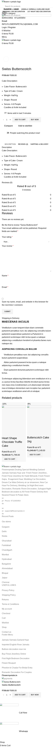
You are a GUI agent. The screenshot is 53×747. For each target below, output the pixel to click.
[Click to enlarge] (6, 59)
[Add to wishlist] (18, 433)
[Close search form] (3, 3)
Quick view (12, 433)
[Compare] (5, 433)
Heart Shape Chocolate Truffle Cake (12, 442)
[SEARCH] (48, 10)
